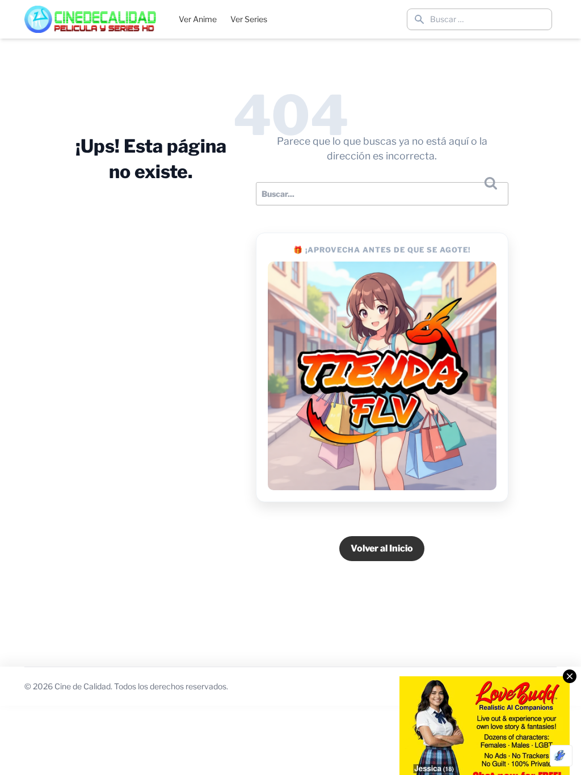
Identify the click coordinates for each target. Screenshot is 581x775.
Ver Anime (198, 19)
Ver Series (248, 19)
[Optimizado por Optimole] (561, 755)
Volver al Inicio (382, 548)
